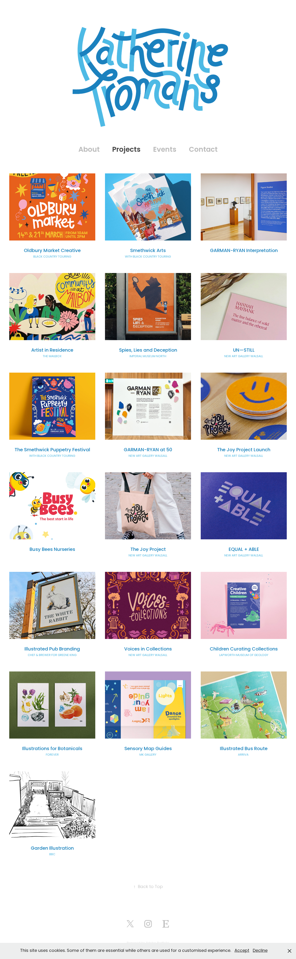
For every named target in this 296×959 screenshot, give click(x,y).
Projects (126, 150)
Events (164, 150)
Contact (203, 150)
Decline (260, 950)
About (89, 150)
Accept (241, 950)
